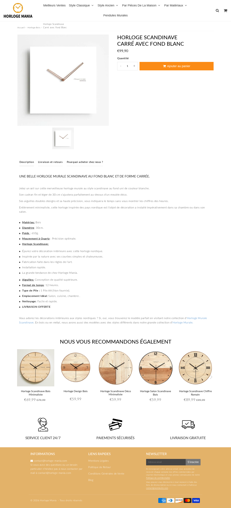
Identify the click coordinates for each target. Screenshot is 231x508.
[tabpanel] (63, 138)
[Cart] (225, 10)
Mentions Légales (98, 461)
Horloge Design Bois (76, 391)
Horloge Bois (34, 28)
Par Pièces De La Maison (139, 5)
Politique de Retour (99, 467)
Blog (90, 480)
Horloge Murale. (182, 322)
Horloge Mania (48, 500)
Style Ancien (106, 5)
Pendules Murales (115, 15)
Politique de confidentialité (158, 478)
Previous (20, 377)
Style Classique (79, 5)
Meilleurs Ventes (54, 5)
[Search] (217, 10)
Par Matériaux (173, 5)
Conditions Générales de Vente (106, 473)
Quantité (123, 58)
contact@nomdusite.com (157, 488)
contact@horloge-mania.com (54, 473)
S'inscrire (193, 462)
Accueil (21, 28)
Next (211, 377)
